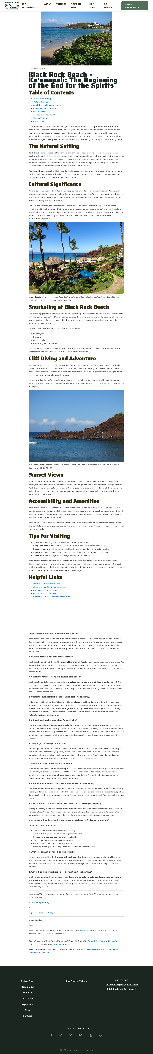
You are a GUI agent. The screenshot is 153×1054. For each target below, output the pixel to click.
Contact (27, 1015)
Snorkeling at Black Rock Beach (47, 105)
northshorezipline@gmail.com (122, 984)
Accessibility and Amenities (45, 115)
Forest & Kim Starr (86, 930)
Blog (27, 1010)
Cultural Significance (42, 102)
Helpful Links (38, 121)
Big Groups (27, 1004)
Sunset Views (39, 111)
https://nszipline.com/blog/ (41, 913)
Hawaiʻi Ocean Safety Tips (45, 590)
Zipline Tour (27, 981)
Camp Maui (27, 986)
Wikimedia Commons (107, 930)
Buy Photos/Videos (76, 981)
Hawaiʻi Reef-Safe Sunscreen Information (51, 596)
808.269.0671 (122, 980)
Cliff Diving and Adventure (44, 108)
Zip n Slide (27, 998)
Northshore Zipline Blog (39, 902)
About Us (27, 992)
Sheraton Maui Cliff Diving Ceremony (49, 587)
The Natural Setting (42, 98)
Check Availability (132, 5)
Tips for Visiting (40, 118)
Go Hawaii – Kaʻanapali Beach (46, 584)
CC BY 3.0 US (48, 933)
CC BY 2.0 (57, 944)
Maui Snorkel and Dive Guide (45, 593)
